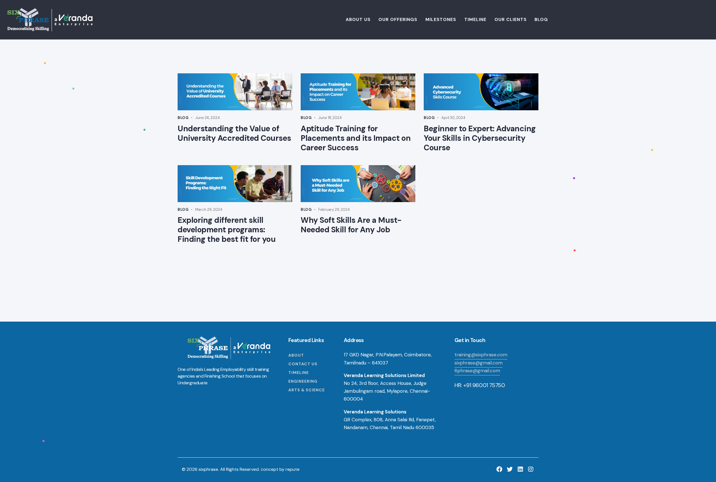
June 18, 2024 (330, 117)
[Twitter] (510, 469)
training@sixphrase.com (480, 355)
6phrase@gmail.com (477, 371)
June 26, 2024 (207, 117)
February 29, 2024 (334, 209)
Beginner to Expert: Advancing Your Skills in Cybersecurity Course (480, 138)
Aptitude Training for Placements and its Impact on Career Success (356, 138)
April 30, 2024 (453, 117)
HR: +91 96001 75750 (479, 385)
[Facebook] (499, 469)
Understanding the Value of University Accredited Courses (234, 133)
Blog (183, 117)
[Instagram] (530, 469)
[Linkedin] (520, 469)
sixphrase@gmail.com (478, 363)
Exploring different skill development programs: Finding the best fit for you (226, 230)
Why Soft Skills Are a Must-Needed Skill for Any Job (351, 225)
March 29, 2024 (208, 209)
